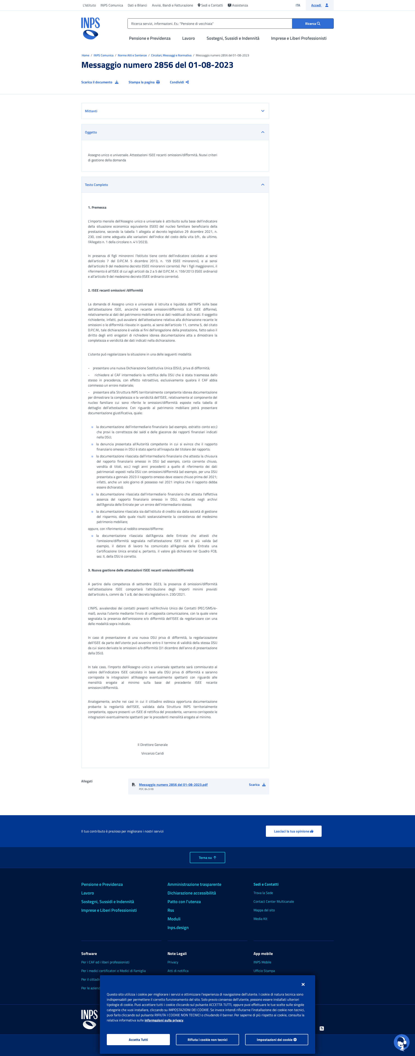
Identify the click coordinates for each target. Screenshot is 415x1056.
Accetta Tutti (138, 1039)
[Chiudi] (303, 984)
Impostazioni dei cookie (275, 1039)
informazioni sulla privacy (164, 1020)
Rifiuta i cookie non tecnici (207, 1039)
